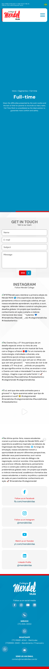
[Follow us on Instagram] (21, 605)
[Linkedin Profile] (34, 605)
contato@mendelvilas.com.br (24, 659)
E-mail (7, 240)
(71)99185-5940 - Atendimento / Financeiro (24, 643)
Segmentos (23, 91)
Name (6, 232)
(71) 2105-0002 (24, 624)
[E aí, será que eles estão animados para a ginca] (24, 412)
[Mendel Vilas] (13, 15)
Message (8, 255)
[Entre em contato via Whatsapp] (5, 652)
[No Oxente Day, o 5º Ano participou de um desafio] (24, 364)
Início (14, 91)
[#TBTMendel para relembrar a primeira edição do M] (24, 316)
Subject (7, 247)
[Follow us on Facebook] (14, 605)
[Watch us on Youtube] (27, 605)
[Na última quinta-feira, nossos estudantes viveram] (24, 459)
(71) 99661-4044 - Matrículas (24, 640)
